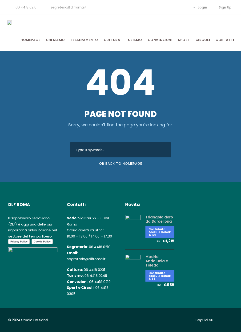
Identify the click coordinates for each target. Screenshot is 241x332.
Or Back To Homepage (120, 163)
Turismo (134, 39)
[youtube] (177, 7)
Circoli (203, 39)
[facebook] (162, 7)
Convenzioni (160, 39)
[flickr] (169, 7)
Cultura (112, 39)
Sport (184, 39)
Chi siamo (55, 39)
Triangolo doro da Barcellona (159, 219)
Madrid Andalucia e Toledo (156, 261)
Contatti (225, 39)
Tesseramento (84, 39)
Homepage (30, 39)
